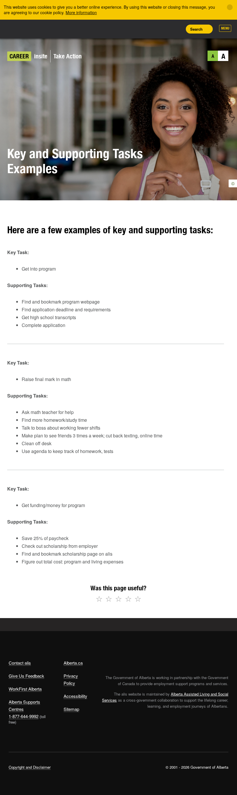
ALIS (46, 28)
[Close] (230, 7)
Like (163, 29)
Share (137, 29)
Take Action (67, 56)
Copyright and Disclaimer (30, 767)
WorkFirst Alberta (25, 689)
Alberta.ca (73, 663)
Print (176, 29)
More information (81, 12)
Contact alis (20, 663)
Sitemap (71, 709)
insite (40, 56)
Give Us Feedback (26, 676)
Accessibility (75, 696)
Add (150, 29)
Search (196, 29)
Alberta (20, 28)
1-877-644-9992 (23, 716)
